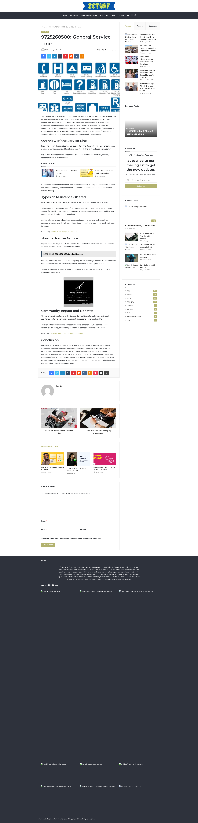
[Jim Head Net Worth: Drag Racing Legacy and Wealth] (131, 49)
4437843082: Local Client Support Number (104, 468)
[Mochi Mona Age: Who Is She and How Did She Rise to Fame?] (131, 86)
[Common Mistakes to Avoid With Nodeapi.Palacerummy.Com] (99, 601)
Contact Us (124, 15)
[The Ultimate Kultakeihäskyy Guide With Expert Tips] (60, 773)
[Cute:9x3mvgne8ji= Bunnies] (131, 268)
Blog (128, 291)
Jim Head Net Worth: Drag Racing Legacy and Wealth (148, 48)
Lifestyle (104, 15)
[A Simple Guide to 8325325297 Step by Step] (99, 773)
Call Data (52, 27)
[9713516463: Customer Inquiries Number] (86, 173)
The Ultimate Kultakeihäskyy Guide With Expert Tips (140, 131)
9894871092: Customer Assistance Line (67, 333)
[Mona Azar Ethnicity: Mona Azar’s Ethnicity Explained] (131, 60)
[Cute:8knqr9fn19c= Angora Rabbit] (131, 248)
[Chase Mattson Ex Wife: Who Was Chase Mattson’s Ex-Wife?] (131, 73)
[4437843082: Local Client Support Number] (105, 458)
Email (44, 529)
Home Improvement (89, 15)
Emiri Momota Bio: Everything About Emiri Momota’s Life (148, 37)
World (129, 298)
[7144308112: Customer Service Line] (78, 459)
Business (74, 15)
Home (65, 15)
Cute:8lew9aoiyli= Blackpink (140, 225)
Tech (113, 15)
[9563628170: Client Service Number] (52, 458)
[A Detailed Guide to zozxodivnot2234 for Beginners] (60, 796)
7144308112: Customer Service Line (76, 469)
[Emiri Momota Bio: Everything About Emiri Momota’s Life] (131, 38)
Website (83, 529)
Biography (130, 302)
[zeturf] (99, 6)
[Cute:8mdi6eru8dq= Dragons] (131, 258)
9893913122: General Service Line (64, 232)
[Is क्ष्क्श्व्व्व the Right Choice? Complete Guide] (138, 676)
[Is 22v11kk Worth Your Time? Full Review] (131, 237)
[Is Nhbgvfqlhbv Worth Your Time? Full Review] (138, 773)
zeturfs (129, 294)
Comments (152, 26)
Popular (128, 26)
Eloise (47, 50)
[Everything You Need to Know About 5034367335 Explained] (99, 796)
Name (44, 521)
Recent (140, 26)
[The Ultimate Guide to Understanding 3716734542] (138, 796)
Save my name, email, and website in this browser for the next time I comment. (72, 538)
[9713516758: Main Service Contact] (47, 173)
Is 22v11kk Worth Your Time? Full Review (147, 236)
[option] (141, 124)
